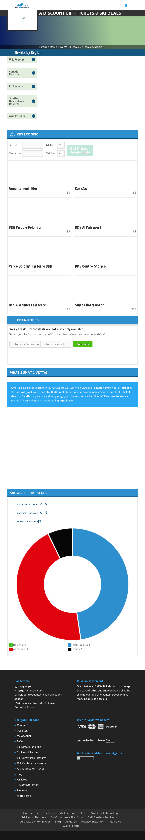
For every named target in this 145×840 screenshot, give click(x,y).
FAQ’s (20, 741)
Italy (53, 47)
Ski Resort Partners (28, 752)
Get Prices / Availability (80, 150)
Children (51, 153)
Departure (15, 153)
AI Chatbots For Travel (30, 768)
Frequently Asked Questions (45, 694)
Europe (43, 47)
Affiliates (22, 779)
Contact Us (23, 725)
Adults (49, 145)
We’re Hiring (24, 795)
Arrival (13, 145)
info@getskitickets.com (28, 690)
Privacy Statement (28, 784)
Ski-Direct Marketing (29, 747)
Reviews (22, 790)
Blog (19, 774)
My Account (24, 736)
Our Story (22, 730)
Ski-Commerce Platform (31, 757)
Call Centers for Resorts (31, 763)
